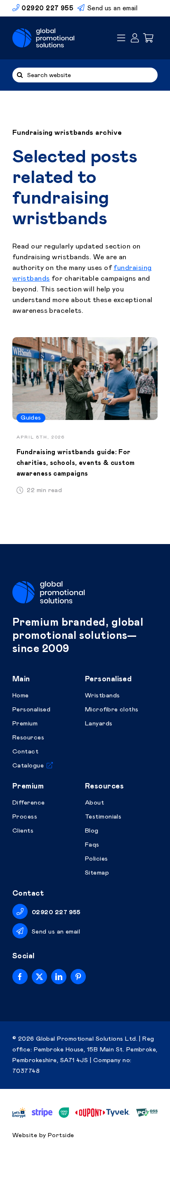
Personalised (31, 709)
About (94, 803)
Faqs (92, 845)
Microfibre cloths (112, 709)
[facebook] (20, 976)
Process (24, 817)
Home (20, 695)
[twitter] (39, 976)
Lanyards (99, 723)
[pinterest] (78, 976)
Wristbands (102, 695)
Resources (28, 737)
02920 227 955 (56, 912)
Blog (92, 831)
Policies (96, 859)
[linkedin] (58, 976)
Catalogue (28, 765)
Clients (22, 831)
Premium (25, 723)
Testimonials (103, 817)
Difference (28, 803)
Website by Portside (43, 1135)
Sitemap (97, 873)
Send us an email (112, 8)
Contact (25, 751)
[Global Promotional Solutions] (43, 32)
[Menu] (121, 38)
